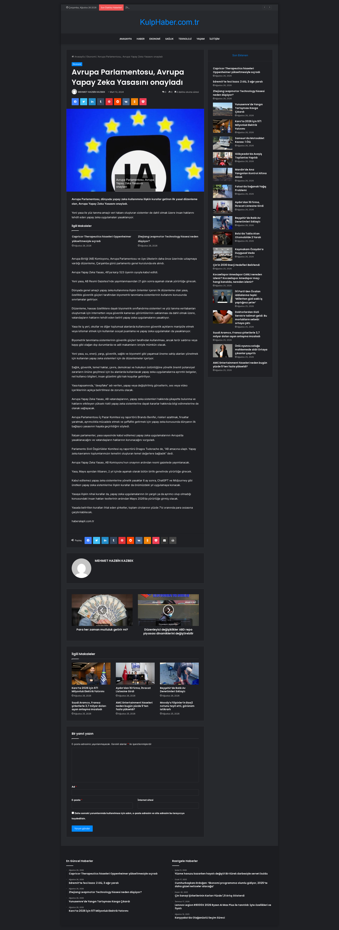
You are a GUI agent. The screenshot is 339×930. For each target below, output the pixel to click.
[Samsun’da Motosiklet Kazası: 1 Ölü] (222, 143)
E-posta (77, 800)
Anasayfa (126, 38)
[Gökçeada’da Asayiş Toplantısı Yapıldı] (222, 158)
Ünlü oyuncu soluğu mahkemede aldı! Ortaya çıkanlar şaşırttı (251, 349)
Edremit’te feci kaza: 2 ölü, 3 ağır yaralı (238, 81)
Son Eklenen (240, 55)
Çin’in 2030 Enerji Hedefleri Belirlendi (236, 265)
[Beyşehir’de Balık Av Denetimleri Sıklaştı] (179, 673)
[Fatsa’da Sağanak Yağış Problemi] (222, 191)
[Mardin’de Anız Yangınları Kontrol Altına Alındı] (222, 174)
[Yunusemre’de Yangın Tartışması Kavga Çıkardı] (222, 109)
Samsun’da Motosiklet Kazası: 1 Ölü (249, 140)
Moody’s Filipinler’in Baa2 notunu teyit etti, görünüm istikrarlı (177, 706)
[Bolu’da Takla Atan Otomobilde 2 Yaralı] (222, 238)
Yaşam (201, 38)
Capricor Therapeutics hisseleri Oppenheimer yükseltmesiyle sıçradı (236, 70)
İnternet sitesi (145, 800)
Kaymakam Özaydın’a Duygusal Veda (249, 251)
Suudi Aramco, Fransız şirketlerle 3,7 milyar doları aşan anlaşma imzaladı (89, 706)
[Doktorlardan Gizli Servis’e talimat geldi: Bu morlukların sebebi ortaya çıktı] (222, 316)
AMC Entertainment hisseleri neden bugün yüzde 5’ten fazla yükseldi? (134, 706)
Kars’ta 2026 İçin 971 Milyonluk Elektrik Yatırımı (88, 689)
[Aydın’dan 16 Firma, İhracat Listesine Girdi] (135, 673)
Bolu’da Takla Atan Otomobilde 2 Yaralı (248, 235)
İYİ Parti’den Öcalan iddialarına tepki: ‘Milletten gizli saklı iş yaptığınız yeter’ (248, 297)
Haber (140, 38)
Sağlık (169, 38)
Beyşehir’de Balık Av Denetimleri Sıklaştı (172, 689)
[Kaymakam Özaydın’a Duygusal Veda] (222, 254)
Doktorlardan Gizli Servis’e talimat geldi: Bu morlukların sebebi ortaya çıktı (251, 317)
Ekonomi (154, 38)
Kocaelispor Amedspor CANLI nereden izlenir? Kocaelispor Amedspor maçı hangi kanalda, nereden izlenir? (237, 278)
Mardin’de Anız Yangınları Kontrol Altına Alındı (251, 173)
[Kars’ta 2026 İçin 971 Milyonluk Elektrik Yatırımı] (91, 673)
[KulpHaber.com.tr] (169, 22)
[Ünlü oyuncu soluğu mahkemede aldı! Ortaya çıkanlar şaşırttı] (222, 350)
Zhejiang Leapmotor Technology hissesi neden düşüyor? (156, 7)
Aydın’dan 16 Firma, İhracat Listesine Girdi (133, 689)
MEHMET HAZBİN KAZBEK (91, 92)
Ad (74, 786)
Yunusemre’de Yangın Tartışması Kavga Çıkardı (249, 108)
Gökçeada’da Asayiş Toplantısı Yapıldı (248, 155)
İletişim (214, 38)
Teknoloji (185, 38)
